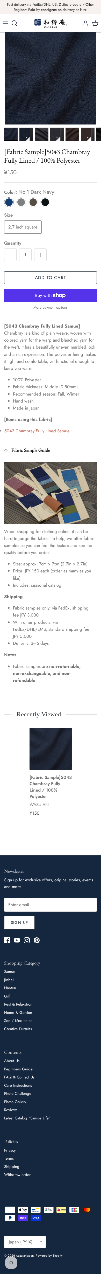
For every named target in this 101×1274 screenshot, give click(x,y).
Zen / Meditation (18, 1020)
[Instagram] (27, 940)
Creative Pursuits (18, 1029)
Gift (7, 996)
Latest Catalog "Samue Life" (27, 1118)
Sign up (19, 922)
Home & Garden (18, 1012)
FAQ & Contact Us (19, 1077)
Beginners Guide (18, 1069)
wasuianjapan (25, 1255)
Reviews (10, 1110)
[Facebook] (7, 940)
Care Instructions (18, 1085)
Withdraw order (17, 1175)
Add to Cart (50, 277)
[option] (51, 78)
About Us (11, 1061)
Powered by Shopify (49, 1255)
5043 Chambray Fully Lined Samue (37, 431)
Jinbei (9, 980)
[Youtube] (17, 940)
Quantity (12, 243)
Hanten (10, 988)
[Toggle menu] (5, 23)
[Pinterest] (37, 940)
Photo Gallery (15, 1102)
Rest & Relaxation (18, 1004)
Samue (9, 971)
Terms (9, 1158)
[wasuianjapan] (50, 23)
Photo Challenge (17, 1093)
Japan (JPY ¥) (20, 1242)
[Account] (84, 23)
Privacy (10, 1150)
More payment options (50, 307)
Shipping (11, 1166)
